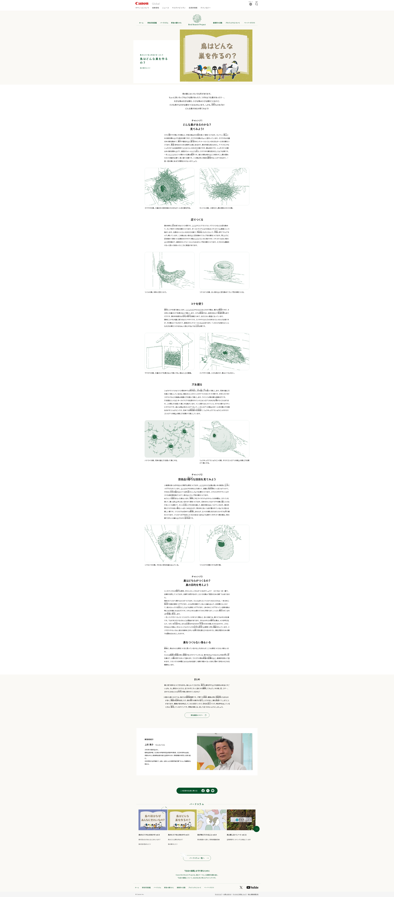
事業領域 (155, 8)
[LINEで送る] (213, 792)
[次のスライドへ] (256, 829)
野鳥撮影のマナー (197, 715)
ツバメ (194, 225)
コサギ (185, 148)
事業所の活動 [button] (217, 23)
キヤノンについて (142, 8)
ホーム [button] (141, 23)
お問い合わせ (227, 894)
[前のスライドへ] (137, 829)
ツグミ (197, 238)
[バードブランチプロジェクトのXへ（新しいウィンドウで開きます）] (241, 888)
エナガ (183, 488)
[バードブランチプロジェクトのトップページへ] (197, 26)
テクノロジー (205, 8)
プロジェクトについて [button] (233, 23)
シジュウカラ (190, 309)
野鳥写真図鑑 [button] (152, 23)
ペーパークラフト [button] (249, 23)
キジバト (171, 154)
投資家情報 (193, 8)
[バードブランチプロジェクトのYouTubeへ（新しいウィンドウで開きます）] (253, 888)
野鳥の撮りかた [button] (176, 23)
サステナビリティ (179, 8)
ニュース (165, 8)
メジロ (201, 485)
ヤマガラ (199, 309)
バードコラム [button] (164, 23)
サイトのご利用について (239, 894)
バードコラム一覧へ (197, 858)
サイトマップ (218, 894)
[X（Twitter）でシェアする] (208, 792)
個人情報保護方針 (253, 894)
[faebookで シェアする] (203, 792)
